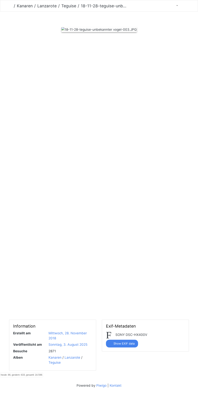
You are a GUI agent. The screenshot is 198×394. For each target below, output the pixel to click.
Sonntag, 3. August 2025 (68, 344)
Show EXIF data (124, 343)
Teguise (68, 5)
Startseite (10, 6)
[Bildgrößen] (174, 5)
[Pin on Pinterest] (108, 48)
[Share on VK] (124, 48)
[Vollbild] (105, 18)
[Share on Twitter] (75, 48)
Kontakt (115, 385)
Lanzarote (47, 5)
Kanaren (25, 5)
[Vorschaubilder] (92, 18)
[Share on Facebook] (92, 48)
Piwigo (101, 385)
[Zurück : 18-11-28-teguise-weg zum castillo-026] (79, 18)
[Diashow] (184, 5)
